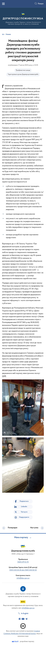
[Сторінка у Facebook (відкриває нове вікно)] (19, 619)
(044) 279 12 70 (23, 562)
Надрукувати (24, 517)
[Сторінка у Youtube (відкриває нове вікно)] (23, 619)
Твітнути (24, 512)
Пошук (41, 4)
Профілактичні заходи (23, 70)
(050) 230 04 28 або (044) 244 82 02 (23, 570)
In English (24, 613)
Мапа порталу (21, 537)
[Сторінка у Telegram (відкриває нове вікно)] (26, 619)
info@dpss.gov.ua (23, 578)
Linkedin (24, 506)
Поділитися (24, 501)
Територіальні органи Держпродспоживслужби (23, 74)
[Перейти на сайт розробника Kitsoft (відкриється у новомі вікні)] (15, 641)
